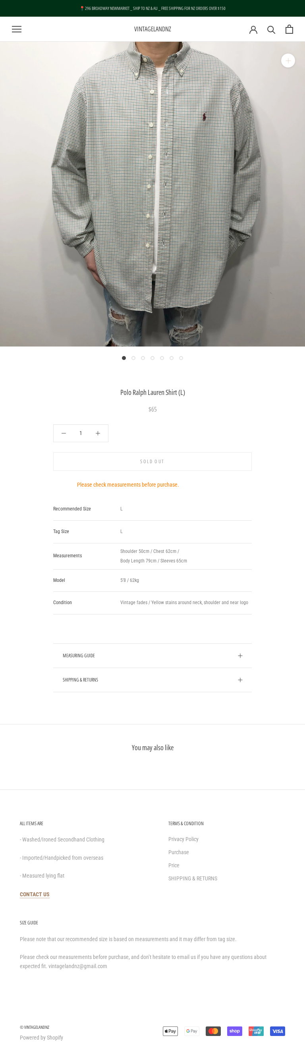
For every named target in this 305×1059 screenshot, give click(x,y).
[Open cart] (289, 29)
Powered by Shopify (41, 1037)
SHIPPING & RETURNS (80, 679)
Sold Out (152, 461)
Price (174, 865)
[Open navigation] (16, 29)
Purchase (178, 852)
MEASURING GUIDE (79, 655)
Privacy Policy (183, 839)
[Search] (271, 29)
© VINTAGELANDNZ (34, 1027)
